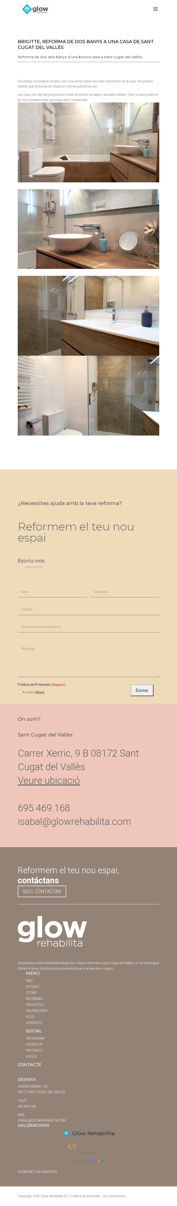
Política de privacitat (85, 1196)
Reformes (34, 999)
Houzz (31, 1056)
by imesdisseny (114, 1196)
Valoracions (36, 1011)
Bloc (30, 1017)
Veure (39, 692)
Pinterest (34, 1050)
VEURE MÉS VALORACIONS (37, 1172)
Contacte (34, 1023)
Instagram (35, 1038)
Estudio (32, 987)
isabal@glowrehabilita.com (74, 821)
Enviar (142, 690)
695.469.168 (27, 1106)
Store (31, 993)
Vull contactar (42, 891)
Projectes (35, 1005)
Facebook (34, 1044)
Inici (29, 981)
